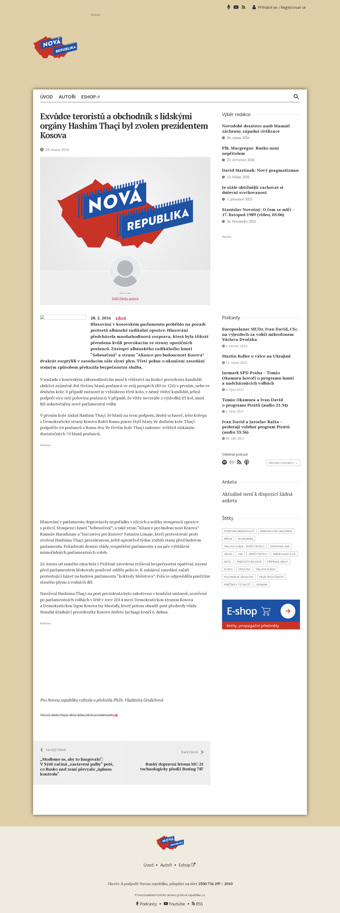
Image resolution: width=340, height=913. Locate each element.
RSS (199, 904)
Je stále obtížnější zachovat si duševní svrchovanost (252, 189)
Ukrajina (261, 584)
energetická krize (249, 561)
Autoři (67, 97)
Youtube (176, 904)
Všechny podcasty (283, 463)
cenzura (244, 569)
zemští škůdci (257, 554)
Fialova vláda (265, 569)
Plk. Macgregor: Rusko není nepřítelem (250, 150)
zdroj (120, 318)
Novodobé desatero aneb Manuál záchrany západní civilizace (256, 128)
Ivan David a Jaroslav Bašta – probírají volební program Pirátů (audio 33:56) (256, 427)
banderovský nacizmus (276, 531)
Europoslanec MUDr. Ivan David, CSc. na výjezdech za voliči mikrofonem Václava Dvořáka (260, 334)
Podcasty (148, 904)
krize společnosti (271, 577)
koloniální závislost (238, 577)
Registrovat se (293, 7)
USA (240, 554)
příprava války (277, 561)
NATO (227, 561)
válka (228, 554)
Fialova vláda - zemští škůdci (244, 546)
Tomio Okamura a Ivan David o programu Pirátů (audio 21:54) (255, 402)
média (228, 538)
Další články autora (125, 298)
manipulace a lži (284, 554)
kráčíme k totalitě (237, 584)
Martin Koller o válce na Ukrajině (256, 356)
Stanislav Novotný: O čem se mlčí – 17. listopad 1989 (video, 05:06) (258, 212)
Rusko (228, 569)
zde (115, 715)
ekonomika (245, 538)
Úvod (46, 97)
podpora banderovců (239, 531)
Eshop (89, 97)
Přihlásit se (267, 7)
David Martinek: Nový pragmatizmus (260, 170)
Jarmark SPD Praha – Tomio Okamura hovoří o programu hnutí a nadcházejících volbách (258, 378)
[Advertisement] (199, 48)
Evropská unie (280, 546)
